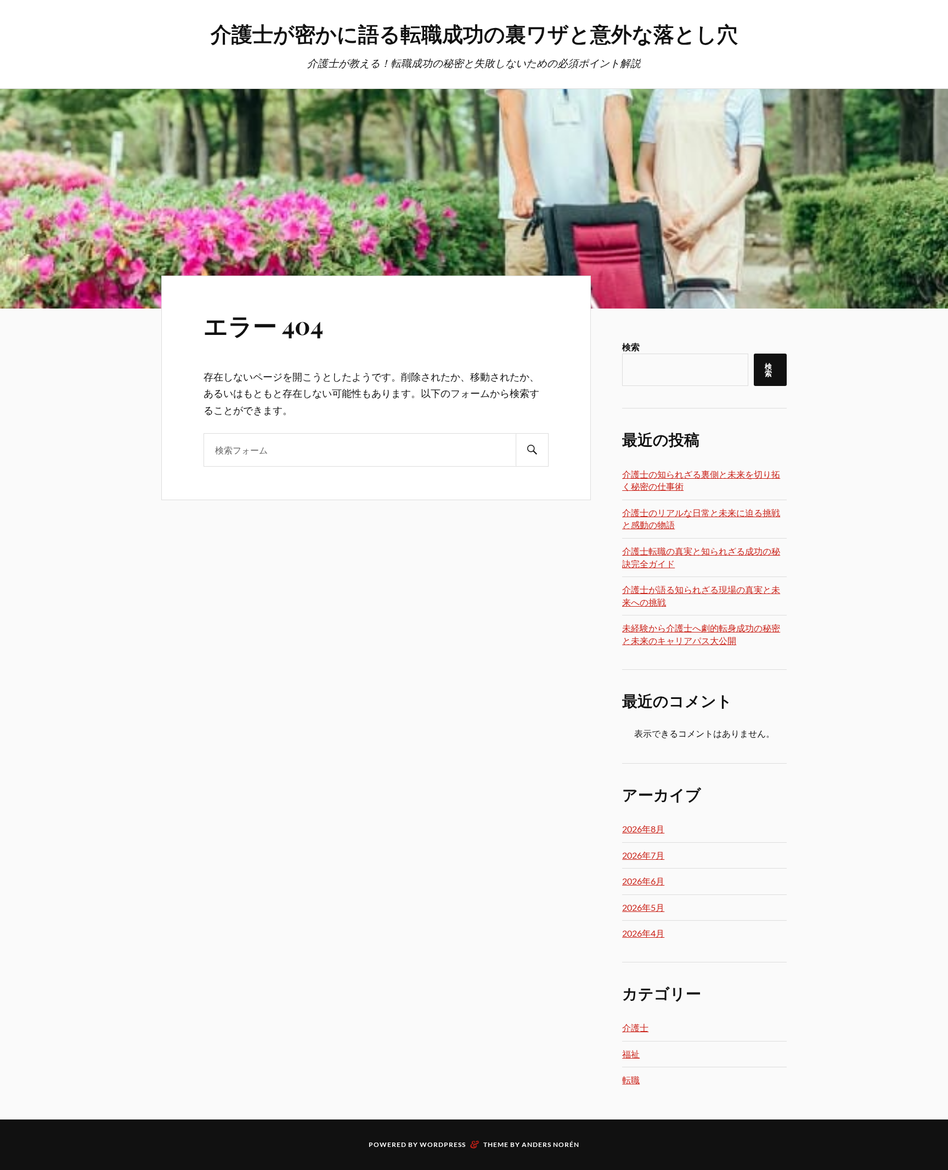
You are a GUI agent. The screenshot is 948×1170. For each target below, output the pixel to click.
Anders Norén (550, 1144)
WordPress (443, 1144)
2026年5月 (643, 907)
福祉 (631, 1054)
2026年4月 (643, 933)
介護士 (635, 1027)
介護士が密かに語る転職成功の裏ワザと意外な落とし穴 (474, 33)
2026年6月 (643, 881)
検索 (631, 347)
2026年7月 (643, 855)
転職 (631, 1079)
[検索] (532, 450)
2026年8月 (643, 829)
